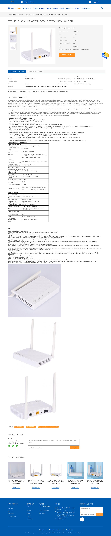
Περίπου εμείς (27, 8)
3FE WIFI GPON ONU (31, 426)
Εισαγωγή (29, 510)
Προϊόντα (18, 8)
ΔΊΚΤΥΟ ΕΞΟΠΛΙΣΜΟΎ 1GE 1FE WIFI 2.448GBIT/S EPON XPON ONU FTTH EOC (16, 481)
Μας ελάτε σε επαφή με (66, 8)
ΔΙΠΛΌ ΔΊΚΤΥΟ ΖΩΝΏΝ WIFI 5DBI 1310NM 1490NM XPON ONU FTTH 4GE (95, 481)
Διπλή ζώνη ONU (12, 516)
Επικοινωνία (75, 447)
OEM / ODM (42, 513)
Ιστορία (28, 513)
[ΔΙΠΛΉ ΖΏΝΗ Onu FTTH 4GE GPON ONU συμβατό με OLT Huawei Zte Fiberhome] (36, 470)
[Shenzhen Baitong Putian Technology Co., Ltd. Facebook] (90, 2)
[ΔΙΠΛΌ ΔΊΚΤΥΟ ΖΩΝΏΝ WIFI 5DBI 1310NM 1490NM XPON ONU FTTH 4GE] (95, 470)
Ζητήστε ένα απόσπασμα (82, 8)
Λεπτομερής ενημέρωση (17, 71)
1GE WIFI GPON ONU (19, 426)
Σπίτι (12, 8)
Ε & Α (40, 516)
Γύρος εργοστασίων (38, 8)
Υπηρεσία (29, 516)
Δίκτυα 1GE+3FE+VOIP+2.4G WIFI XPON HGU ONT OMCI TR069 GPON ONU (75, 481)
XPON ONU (10, 513)
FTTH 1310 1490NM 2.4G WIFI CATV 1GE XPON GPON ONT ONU (50, 14)
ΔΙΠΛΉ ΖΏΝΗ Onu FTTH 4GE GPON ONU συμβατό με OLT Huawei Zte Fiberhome (36, 481)
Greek (97, 2)
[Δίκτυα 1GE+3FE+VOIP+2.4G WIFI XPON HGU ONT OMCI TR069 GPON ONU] (75, 470)
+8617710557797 (12, 442)
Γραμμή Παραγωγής (44, 510)
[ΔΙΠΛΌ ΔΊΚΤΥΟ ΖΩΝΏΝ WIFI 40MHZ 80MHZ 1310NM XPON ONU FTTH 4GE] (55, 470)
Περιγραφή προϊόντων (35, 71)
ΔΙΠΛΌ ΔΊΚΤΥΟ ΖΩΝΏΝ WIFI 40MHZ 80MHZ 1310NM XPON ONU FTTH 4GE (55, 481)
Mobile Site (69, 529)
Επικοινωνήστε (67, 55)
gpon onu (10, 511)
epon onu (10, 508)
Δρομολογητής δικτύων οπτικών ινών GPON (48, 426)
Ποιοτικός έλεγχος (52, 8)
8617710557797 (19, 443)
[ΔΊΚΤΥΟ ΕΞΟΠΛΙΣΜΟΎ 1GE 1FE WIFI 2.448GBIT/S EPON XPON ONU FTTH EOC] (16, 470)
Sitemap (41, 529)
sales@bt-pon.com (28, 2)
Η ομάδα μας (30, 518)
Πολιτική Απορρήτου (55, 529)
